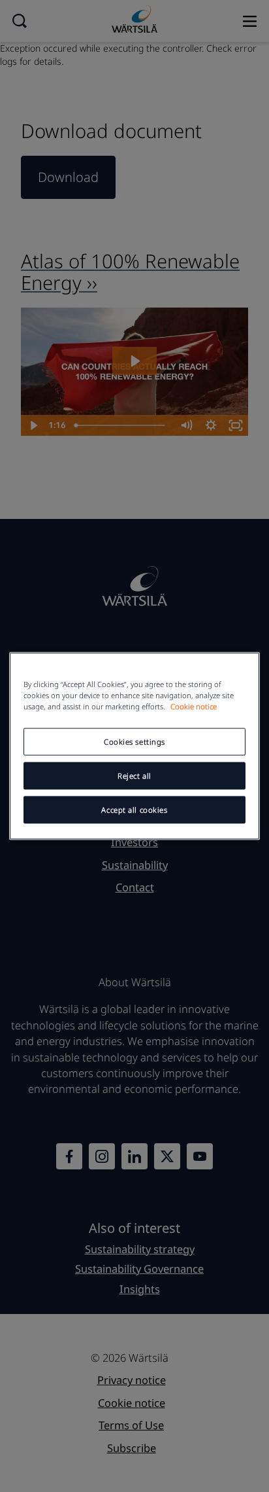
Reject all (134, 776)
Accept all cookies (134, 810)
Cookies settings (134, 742)
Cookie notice (193, 706)
